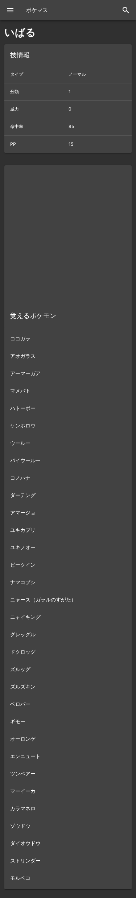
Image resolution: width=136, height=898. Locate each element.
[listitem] (68, 338)
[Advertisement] (68, 233)
